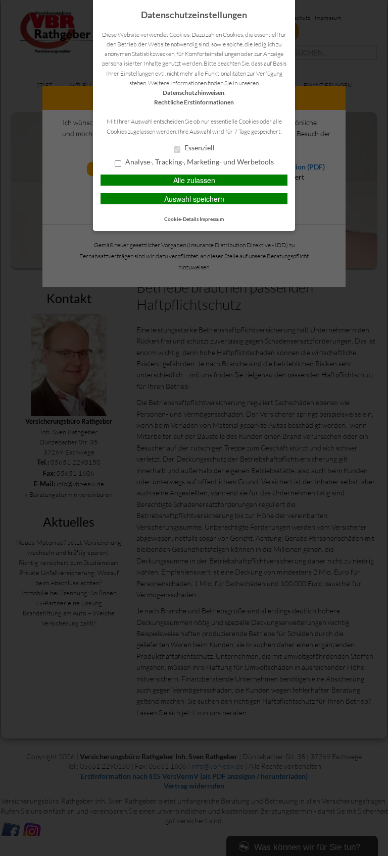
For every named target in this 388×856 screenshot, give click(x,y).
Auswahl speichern (194, 199)
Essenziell (199, 148)
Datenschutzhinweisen (193, 92)
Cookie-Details (181, 219)
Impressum (212, 219)
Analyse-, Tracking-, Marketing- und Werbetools (199, 162)
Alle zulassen (194, 180)
